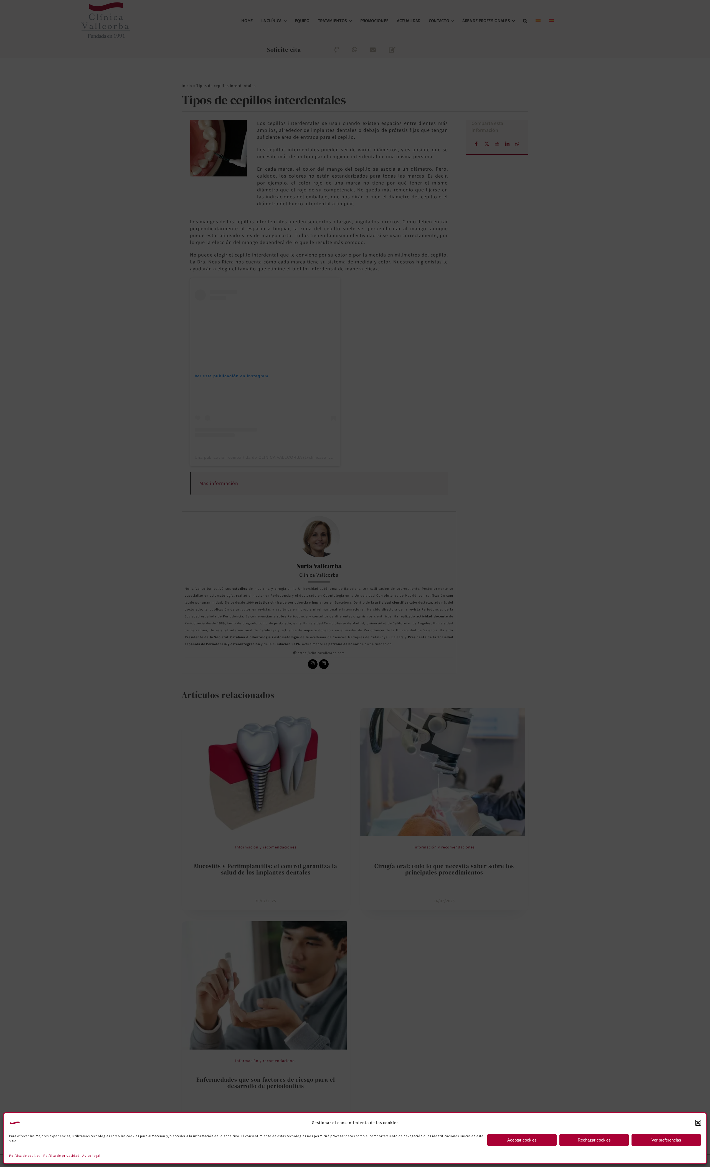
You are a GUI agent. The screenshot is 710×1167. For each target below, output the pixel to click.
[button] (698, 1122)
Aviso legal (91, 1155)
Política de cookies (24, 1155)
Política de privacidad (61, 1155)
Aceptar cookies (522, 1140)
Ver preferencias (666, 1140)
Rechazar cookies (594, 1140)
